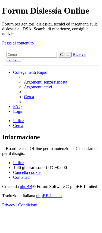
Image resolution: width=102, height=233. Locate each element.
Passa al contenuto (18, 43)
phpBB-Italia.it (49, 195)
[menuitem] (45, 82)
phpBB (26, 186)
